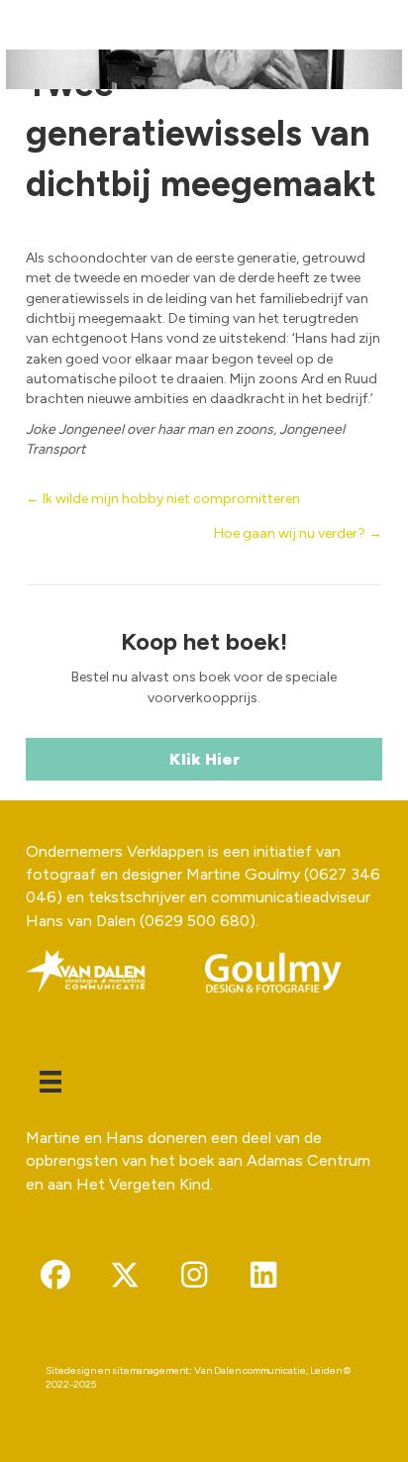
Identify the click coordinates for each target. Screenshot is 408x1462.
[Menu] (50, 1081)
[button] (55, 1275)
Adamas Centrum (308, 1160)
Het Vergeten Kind (143, 1184)
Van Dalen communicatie (250, 1370)
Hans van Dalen (81, 920)
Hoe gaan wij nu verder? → (298, 533)
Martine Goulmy (243, 874)
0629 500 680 (197, 920)
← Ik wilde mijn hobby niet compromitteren (163, 498)
